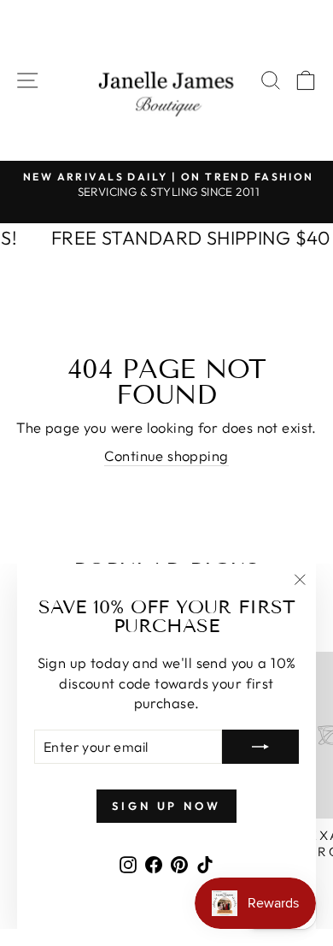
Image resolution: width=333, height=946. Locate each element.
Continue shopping (166, 455)
